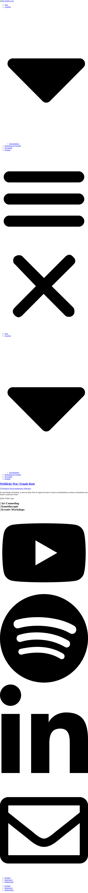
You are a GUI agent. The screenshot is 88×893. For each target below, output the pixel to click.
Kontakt (7, 150)
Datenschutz (9, 882)
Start (6, 5)
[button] (44, 242)
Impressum (8, 880)
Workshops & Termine (13, 146)
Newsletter (8, 148)
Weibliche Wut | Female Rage (17, 483)
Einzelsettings (14, 144)
